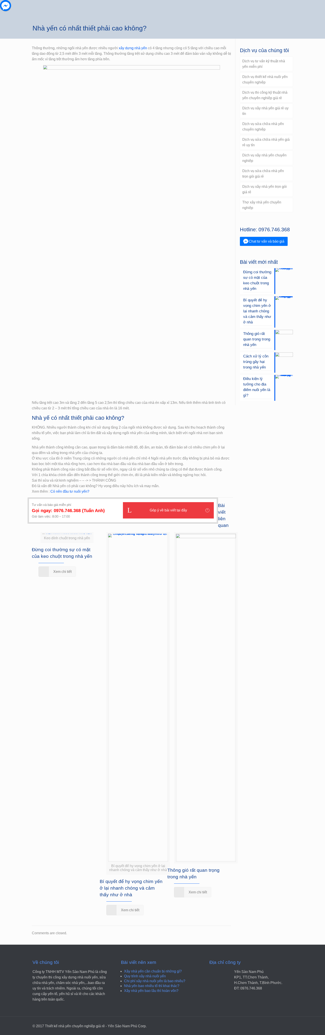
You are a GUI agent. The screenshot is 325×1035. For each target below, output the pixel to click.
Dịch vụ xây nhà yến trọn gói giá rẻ (264, 189)
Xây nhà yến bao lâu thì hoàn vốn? (151, 991)
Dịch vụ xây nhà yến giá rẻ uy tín (265, 111)
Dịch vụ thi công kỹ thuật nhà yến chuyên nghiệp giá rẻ (264, 95)
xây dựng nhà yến (133, 48)
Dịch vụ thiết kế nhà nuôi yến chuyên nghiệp (265, 79)
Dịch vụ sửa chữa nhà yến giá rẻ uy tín (266, 142)
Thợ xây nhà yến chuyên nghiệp (261, 205)
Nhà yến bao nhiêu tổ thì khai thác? (151, 986)
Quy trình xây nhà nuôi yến (145, 976)
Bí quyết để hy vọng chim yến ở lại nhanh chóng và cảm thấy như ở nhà (131, 888)
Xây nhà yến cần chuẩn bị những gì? (153, 971)
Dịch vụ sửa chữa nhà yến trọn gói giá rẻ (263, 173)
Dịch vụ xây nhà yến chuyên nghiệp (264, 158)
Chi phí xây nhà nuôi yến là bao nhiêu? (154, 981)
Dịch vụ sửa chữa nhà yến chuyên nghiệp (263, 126)
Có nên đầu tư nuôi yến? (69, 491)
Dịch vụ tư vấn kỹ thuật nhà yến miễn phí (263, 63)
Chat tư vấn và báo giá (266, 241)
